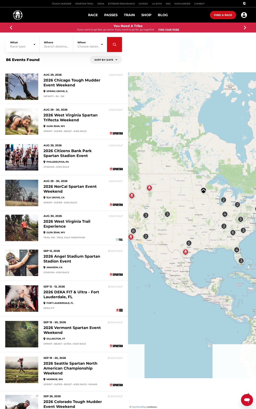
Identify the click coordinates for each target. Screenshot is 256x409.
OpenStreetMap (139, 407)
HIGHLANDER (182, 3)
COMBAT (199, 3)
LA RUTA (157, 3)
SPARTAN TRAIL (84, 3)
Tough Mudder (61, 3)
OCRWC (143, 3)
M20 (168, 3)
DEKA (100, 3)
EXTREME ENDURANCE (121, 3)
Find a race (223, 15)
